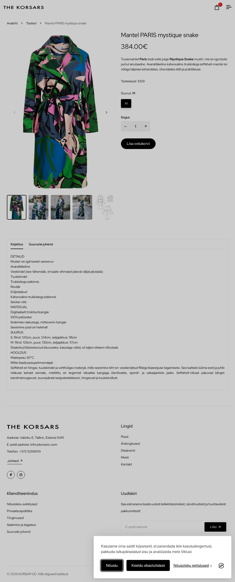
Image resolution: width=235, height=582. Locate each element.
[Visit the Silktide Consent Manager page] (221, 565)
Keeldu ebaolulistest (148, 565)
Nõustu (112, 565)
